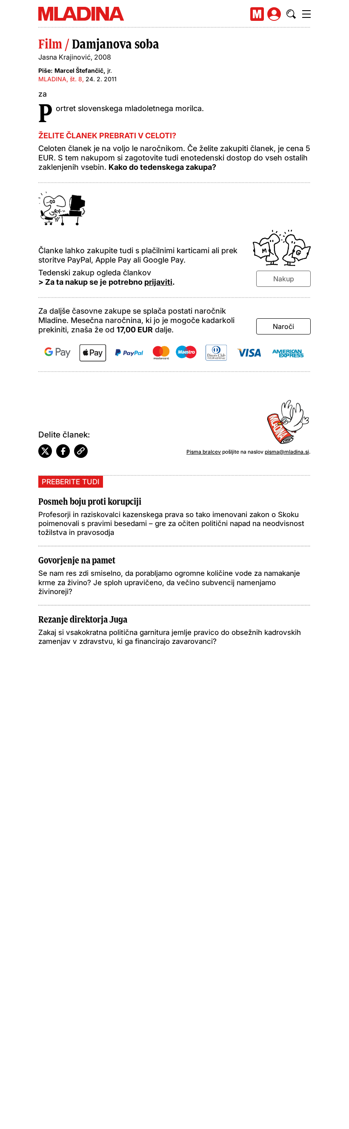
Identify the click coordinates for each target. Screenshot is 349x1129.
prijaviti (158, 281)
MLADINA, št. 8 (60, 79)
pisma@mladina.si (287, 452)
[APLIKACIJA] (257, 14)
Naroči (283, 326)
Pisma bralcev (203, 452)
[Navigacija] (306, 14)
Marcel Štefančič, (80, 70)
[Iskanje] (291, 14)
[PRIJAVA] (274, 14)
